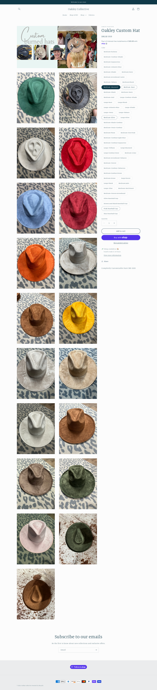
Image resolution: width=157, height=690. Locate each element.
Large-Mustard (127, 148)
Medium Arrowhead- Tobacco (116, 158)
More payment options (121, 243)
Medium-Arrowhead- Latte (115, 77)
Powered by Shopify (37, 685)
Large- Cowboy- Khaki (129, 97)
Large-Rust (109, 102)
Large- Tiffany (110, 148)
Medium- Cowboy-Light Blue (116, 138)
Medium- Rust (129, 87)
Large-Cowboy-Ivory (112, 153)
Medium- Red (110, 97)
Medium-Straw (111, 178)
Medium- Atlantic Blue (114, 67)
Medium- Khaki (111, 72)
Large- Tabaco (125, 112)
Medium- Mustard (111, 87)
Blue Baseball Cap (112, 214)
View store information (112, 255)
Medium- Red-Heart (127, 188)
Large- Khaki (131, 107)
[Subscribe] (96, 650)
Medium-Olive (109, 117)
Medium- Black (111, 92)
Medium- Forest (111, 163)
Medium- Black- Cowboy (114, 123)
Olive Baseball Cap (112, 198)
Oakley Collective (26, 685)
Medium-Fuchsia (111, 52)
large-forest (127, 178)
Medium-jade (125, 183)
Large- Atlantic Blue (113, 107)
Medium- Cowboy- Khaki (114, 57)
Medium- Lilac (132, 153)
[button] (19, 9)
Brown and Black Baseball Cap (117, 204)
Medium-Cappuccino (113, 62)
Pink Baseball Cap (111, 208)
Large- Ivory (109, 112)
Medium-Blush (129, 82)
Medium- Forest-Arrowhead (116, 193)
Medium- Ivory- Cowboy (114, 128)
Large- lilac (109, 188)
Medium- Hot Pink (129, 133)
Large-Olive (126, 118)
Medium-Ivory (128, 72)
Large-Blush (124, 102)
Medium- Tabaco (111, 82)
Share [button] (106, 261)
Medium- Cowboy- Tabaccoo (116, 168)
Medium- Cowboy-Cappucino (116, 143)
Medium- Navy (128, 92)
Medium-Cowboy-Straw (114, 173)
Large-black (109, 183)
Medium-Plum (110, 133)
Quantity (104, 219)
